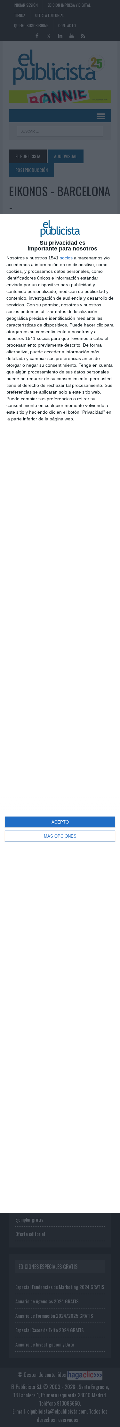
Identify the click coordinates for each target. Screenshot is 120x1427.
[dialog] (60, 713)
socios (66, 258)
